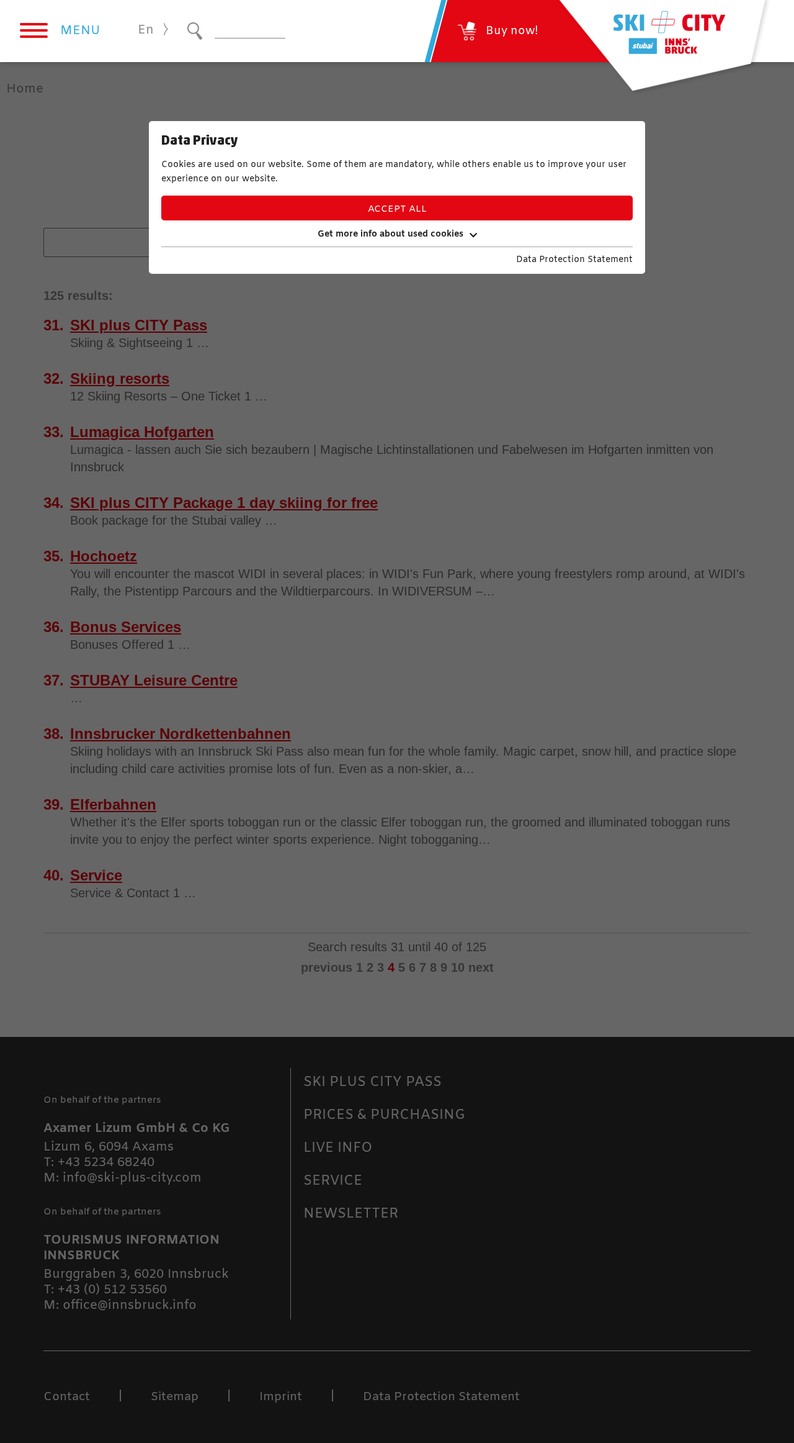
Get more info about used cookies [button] (390, 234)
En (146, 30)
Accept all (397, 209)
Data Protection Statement (574, 260)
